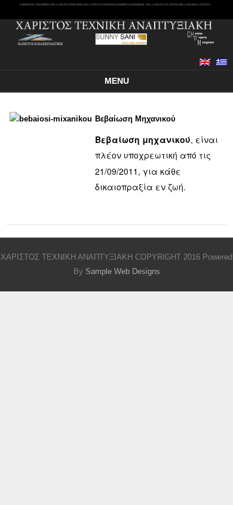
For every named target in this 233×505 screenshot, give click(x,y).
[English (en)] (205, 62)
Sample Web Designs (122, 271)
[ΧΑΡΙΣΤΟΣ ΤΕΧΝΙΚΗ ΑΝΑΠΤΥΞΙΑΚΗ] (116, 47)
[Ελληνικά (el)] (221, 62)
